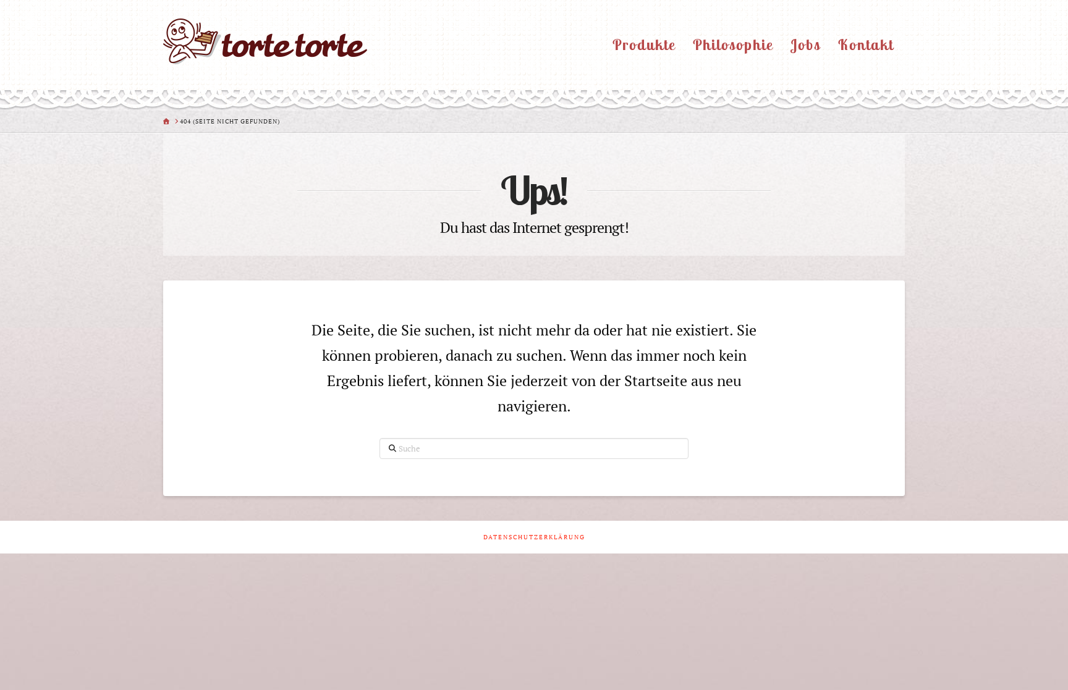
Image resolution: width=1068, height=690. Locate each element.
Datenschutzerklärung (534, 537)
